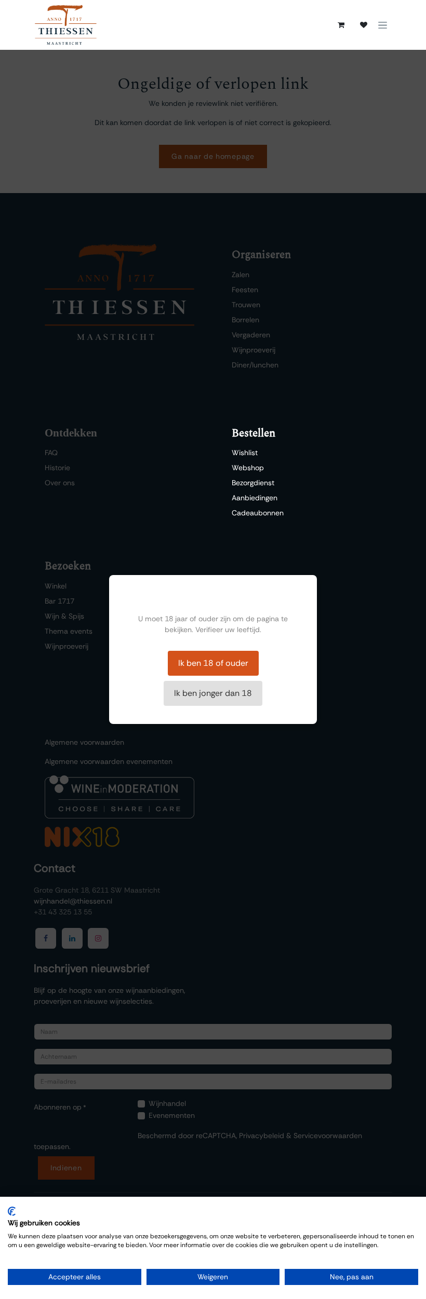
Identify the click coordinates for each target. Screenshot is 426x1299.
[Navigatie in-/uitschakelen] (382, 25)
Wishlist (245, 452)
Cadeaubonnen (258, 512)
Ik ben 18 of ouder (213, 663)
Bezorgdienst (253, 482)
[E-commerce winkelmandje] (340, 25)
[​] (363, 25)
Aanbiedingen (254, 497)
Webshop (248, 467)
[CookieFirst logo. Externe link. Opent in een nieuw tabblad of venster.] (12, 1211)
